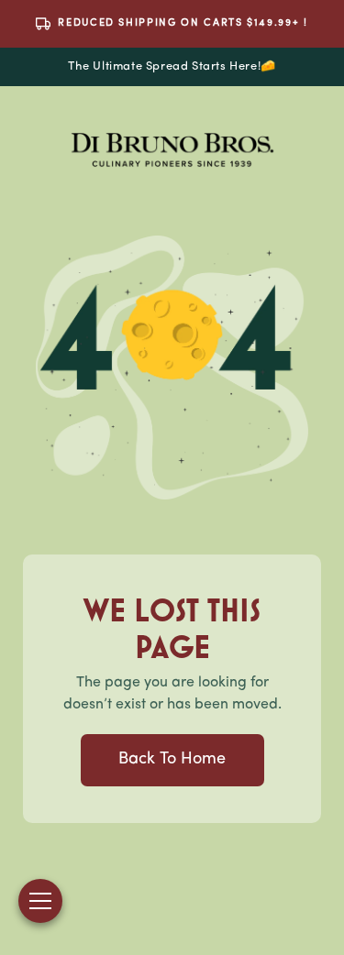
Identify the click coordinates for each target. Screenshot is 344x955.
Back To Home (172, 760)
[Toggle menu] (40, 901)
